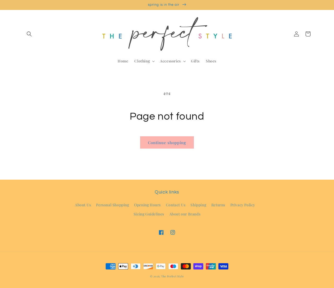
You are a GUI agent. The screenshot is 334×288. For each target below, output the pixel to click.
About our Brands (185, 213)
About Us (83, 204)
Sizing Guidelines (149, 213)
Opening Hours (147, 204)
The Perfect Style (172, 276)
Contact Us (176, 204)
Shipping (198, 204)
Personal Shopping (112, 204)
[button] (29, 34)
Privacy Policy (242, 204)
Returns (218, 204)
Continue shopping (167, 142)
